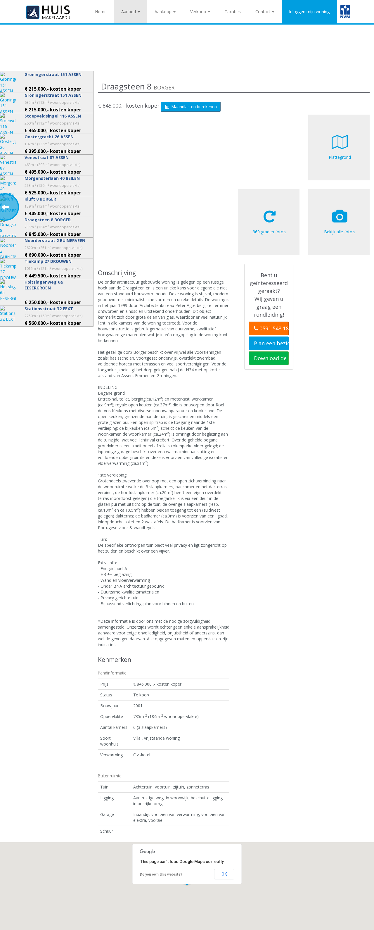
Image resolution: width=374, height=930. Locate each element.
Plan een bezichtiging (271, 343)
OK (224, 874)
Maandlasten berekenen (193, 106)
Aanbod (129, 11)
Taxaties (233, 11)
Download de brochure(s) (271, 358)
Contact (263, 11)
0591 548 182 (273, 328)
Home (101, 11)
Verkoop (198, 11)
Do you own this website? (161, 874)
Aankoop (164, 11)
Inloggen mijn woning (309, 11)
